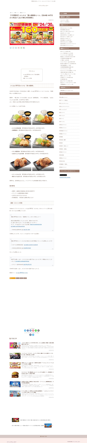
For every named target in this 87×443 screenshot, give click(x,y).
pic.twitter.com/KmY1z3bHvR (31, 244)
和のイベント (64, 127)
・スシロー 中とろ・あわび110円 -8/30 (67, 61)
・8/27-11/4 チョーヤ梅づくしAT (66, 36)
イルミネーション (64, 103)
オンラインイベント (65, 106)
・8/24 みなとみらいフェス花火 (66, 28)
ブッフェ (63, 121)
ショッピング (64, 109)
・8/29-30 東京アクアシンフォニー (66, 45)
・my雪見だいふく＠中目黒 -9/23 (66, 77)
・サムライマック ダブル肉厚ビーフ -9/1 (68, 70)
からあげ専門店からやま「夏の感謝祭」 (31, 74)
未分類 (62, 155)
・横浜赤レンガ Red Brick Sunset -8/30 (67, 56)
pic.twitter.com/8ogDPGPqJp (22, 261)
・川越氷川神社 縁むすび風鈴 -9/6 (66, 72)
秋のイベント (64, 158)
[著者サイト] (30, 335)
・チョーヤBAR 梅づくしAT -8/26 (66, 53)
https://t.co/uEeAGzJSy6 (36, 224)
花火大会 (63, 161)
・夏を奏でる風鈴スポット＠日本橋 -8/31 (68, 63)
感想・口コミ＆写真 (27, 78)
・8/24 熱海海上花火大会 (64, 29)
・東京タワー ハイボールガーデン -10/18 (68, 82)
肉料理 (25, 278)
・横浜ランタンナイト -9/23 (65, 75)
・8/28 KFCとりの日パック (65, 38)
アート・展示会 (64, 100)
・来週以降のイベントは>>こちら (66, 90)
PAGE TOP (44, 436)
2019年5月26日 (27, 248)
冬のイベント (64, 124)
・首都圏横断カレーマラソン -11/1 (66, 84)
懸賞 (62, 136)
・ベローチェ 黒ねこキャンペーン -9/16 (67, 73)
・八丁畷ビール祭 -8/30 (64, 60)
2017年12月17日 (27, 264)
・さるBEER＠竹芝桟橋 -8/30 (65, 58)
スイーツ (63, 112)
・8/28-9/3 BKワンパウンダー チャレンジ (68, 43)
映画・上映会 (64, 149)
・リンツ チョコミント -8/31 (65, 68)
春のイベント (64, 152)
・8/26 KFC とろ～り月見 (65, 33)
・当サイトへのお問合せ (64, 21)
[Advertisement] (32, 58)
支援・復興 (63, 139)
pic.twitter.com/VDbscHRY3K (18, 226)
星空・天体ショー (64, 145)
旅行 (62, 142)
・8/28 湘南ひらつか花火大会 (65, 40)
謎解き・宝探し (64, 164)
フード (62, 118)
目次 (30, 71)
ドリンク (63, 115)
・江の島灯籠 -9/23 (63, 79)
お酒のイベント (64, 97)
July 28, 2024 (27, 229)
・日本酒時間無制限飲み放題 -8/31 (66, 67)
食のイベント (13, 278)
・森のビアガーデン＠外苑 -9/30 (66, 80)
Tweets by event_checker (65, 177)
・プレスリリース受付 (64, 20)
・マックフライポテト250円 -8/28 (66, 54)
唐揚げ (21, 278)
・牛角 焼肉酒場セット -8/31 (65, 65)
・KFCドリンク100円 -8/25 (65, 51)
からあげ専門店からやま (22, 272)
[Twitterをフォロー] (33, 335)
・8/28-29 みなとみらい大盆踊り (66, 41)
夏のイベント (64, 133)
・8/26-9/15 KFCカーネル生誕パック (67, 34)
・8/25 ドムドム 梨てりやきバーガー (67, 31)
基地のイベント (64, 130)
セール (18, 278)
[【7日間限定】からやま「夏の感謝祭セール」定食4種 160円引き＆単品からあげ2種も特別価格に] (16, 48)
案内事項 (26, 76)
